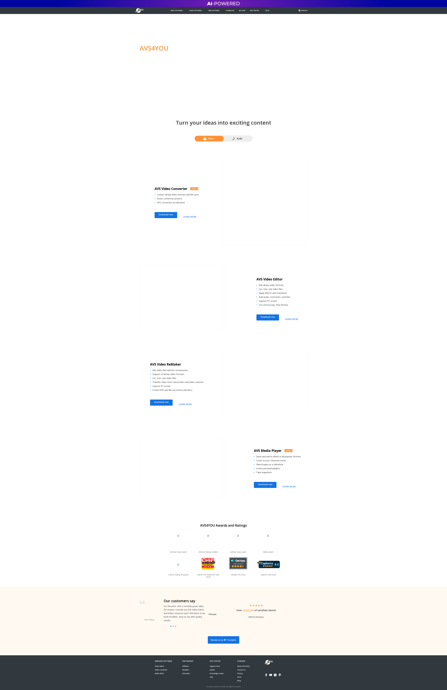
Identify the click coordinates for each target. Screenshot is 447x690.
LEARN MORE (189, 216)
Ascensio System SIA (214, 686)
